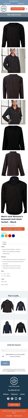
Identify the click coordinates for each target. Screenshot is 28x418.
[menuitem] (21, 3)
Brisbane (6, 394)
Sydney (22, 394)
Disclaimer (9, 415)
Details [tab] (4, 242)
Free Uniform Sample (18, 8)
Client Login (14, 404)
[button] (23, 26)
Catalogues (7, 3)
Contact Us (21, 3)
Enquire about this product (12, 229)
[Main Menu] (26, 8)
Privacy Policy (17, 354)
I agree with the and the (15, 355)
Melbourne (14, 394)
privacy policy (10, 370)
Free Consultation (14, 15)
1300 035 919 (15, 390)
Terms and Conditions (15, 356)
